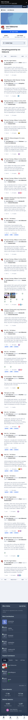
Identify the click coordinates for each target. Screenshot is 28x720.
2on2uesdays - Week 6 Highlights (13, 376)
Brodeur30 (21, 201)
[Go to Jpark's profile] (4, 680)
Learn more (3, 2)
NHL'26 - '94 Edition (9, 218)
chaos (20, 62)
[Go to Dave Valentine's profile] (7, 710)
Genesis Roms (7, 64)
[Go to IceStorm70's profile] (4, 650)
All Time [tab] (23, 660)
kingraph (10, 635)
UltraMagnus (12, 672)
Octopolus (21, 83)
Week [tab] (4, 660)
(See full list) (22, 606)
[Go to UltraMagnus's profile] (4, 673)
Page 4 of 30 (13, 56)
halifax (10, 628)
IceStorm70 (11, 649)
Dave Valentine (13, 709)
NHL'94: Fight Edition (10, 60)
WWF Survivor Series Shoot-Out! (13, 538)
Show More (21, 685)
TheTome (21, 141)
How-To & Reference (10, 143)
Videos (10, 380)
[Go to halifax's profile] (4, 629)
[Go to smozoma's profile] (4, 622)
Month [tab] (11, 660)
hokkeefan (11, 642)
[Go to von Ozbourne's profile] (2, 61)
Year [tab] (16, 660)
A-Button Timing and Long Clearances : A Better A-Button (15, 198)
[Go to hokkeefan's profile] (4, 643)
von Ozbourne (9, 62)
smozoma (11, 621)
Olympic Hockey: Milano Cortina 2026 (15, 101)
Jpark (9, 679)
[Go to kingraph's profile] (4, 636)
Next (23, 56)
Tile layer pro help (9, 393)
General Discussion (13, 202)
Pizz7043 (21, 394)
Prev (5, 56)
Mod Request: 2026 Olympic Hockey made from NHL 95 (14, 80)
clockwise (21, 378)
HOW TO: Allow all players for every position (14, 138)
